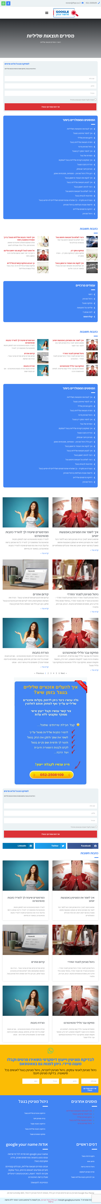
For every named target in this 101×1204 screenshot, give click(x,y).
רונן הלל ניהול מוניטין (49, 1199)
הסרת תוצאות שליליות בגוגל (81, 142)
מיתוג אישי (90, 1161)
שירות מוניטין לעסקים (87, 1172)
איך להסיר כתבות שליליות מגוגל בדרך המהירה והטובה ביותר (19, 238)
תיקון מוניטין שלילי (85, 137)
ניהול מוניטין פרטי (85, 146)
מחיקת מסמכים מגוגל (37, 1134)
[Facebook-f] (8, 3)
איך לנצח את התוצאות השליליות (79, 128)
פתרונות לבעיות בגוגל (83, 195)
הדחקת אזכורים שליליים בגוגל (34, 1113)
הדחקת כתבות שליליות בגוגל (35, 1129)
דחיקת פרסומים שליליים (82, 209)
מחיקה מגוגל (87, 303)
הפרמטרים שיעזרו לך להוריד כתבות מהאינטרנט (20, 341)
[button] (46, 12)
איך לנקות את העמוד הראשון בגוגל (78, 177)
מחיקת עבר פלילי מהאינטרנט (72, 366)
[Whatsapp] (3, 3)
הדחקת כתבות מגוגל (38, 1124)
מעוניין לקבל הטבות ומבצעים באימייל (82, 100)
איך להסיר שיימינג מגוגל (82, 133)
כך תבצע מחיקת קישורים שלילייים (21, 263)
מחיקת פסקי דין (77, 250)
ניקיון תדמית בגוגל (88, 1156)
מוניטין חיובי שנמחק (84, 169)
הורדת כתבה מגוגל (84, 164)
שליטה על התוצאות (84, 307)
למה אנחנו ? (87, 312)
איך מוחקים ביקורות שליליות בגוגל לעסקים (75, 160)
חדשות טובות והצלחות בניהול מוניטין (77, 204)
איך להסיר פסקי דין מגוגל (82, 151)
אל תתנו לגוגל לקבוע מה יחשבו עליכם (19, 250)
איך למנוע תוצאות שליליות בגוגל (79, 182)
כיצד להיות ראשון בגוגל (83, 186)
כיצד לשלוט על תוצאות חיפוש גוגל (78, 191)
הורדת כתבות (29, 366)
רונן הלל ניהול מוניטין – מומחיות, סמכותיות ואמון (73, 173)
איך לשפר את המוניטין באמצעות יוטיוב (68, 340)
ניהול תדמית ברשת (87, 1166)
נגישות (50, 1201)
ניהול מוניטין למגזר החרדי (73, 353)
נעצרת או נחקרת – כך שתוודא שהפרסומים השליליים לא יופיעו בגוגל (65, 200)
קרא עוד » (94, 550)
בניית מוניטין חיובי (39, 1118)
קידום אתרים (29, 353)
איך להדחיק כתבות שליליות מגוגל (82, 1177)
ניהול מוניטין (87, 213)
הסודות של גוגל (86, 155)
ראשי (59, 42)
